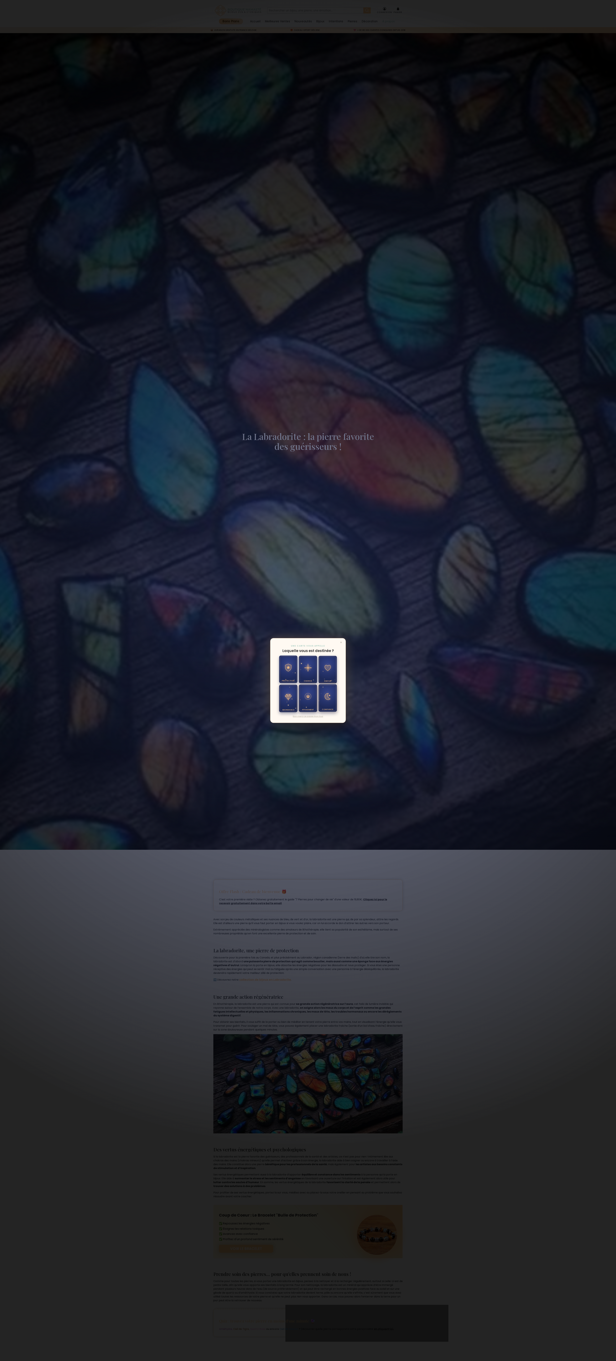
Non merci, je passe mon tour (308, 716)
